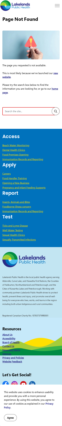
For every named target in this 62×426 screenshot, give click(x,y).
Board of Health (11, 342)
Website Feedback (12, 361)
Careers (6, 173)
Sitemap (6, 354)
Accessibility (8, 338)
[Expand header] (57, 5)
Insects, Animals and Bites (16, 202)
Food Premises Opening (15, 154)
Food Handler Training (14, 178)
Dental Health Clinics (13, 150)
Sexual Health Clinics (13, 235)
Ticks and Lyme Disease (15, 225)
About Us (7, 334)
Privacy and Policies (13, 357)
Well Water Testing (12, 230)
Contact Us (8, 346)
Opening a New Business (15, 183)
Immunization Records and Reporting (22, 159)
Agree (10, 417)
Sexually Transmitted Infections (19, 239)
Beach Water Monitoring (15, 145)
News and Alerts (11, 350)
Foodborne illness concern (16, 206)
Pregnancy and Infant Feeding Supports (23, 187)
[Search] (56, 111)
